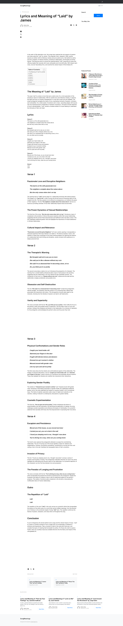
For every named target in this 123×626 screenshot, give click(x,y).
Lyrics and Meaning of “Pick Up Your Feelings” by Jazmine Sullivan (32, 599)
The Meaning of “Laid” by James (37, 71)
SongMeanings (25, 6)
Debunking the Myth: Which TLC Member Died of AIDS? (95, 115)
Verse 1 (31, 75)
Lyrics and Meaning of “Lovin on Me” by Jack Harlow (61, 599)
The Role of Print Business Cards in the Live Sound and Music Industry (95, 86)
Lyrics (30, 73)
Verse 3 (31, 78)
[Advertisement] (52, 41)
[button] (102, 1)
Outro (30, 82)
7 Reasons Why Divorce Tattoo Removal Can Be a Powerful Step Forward (95, 75)
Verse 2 (31, 77)
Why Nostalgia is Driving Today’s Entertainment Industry (95, 96)
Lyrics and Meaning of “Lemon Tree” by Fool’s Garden (37, 582)
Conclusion (32, 84)
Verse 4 (31, 80)
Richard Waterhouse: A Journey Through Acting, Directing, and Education (95, 105)
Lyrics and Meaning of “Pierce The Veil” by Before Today (65, 582)
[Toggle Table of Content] (43, 70)
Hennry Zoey (26, 25)
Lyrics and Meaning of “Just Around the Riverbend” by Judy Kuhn (89, 599)
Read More (41, 609)
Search (83, 12)
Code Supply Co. (34, 621)
